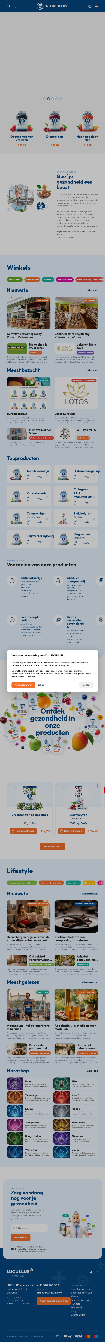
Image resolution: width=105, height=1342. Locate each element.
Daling (40, 685)
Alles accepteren (23, 685)
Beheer (86, 685)
